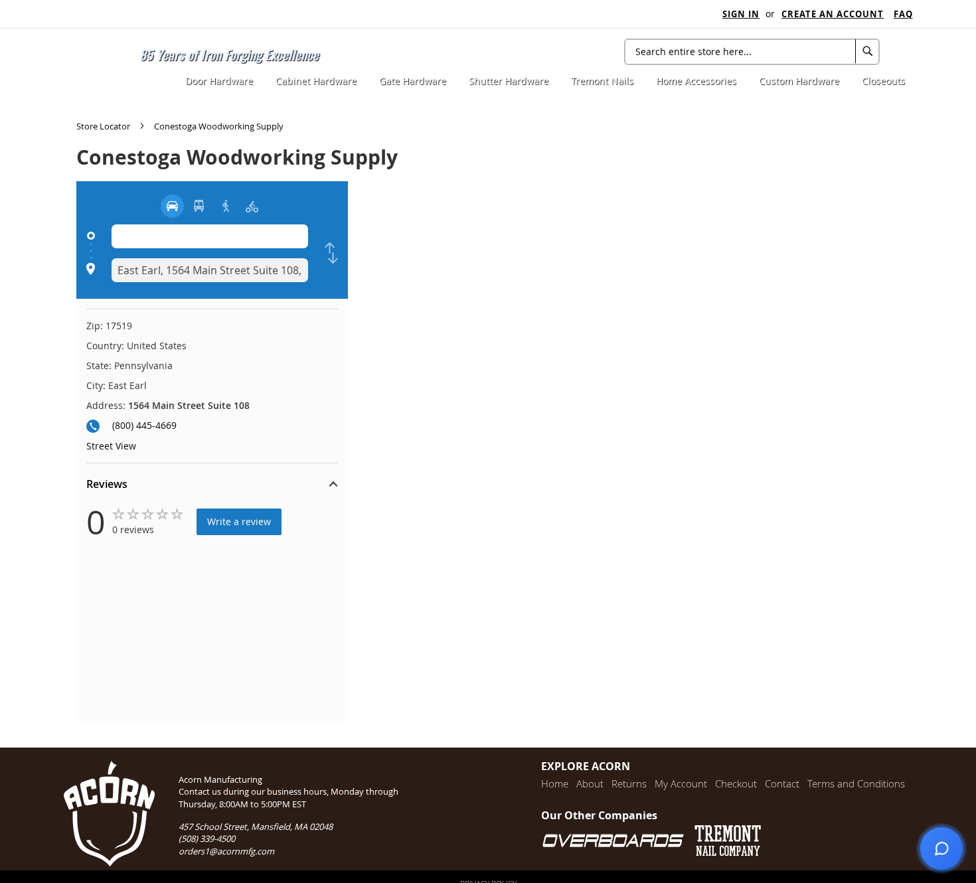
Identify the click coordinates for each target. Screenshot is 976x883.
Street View (111, 446)
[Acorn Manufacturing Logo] (101, 62)
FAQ (903, 14)
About (590, 783)
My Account (681, 783)
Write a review (239, 521)
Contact (782, 783)
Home (554, 783)
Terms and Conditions (856, 783)
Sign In (741, 14)
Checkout (736, 783)
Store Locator (104, 126)
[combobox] (752, 52)
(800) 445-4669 (144, 425)
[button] (212, 486)
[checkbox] (331, 253)
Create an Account (832, 14)
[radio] (172, 206)
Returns (629, 783)
